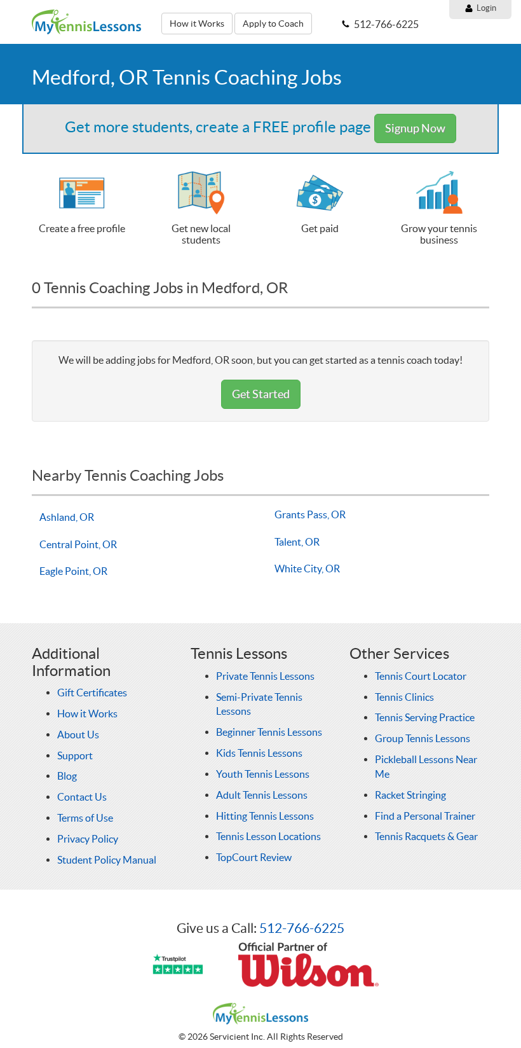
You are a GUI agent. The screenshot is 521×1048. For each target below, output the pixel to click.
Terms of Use (85, 818)
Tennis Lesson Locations (268, 836)
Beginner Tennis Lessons (269, 732)
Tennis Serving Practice (425, 717)
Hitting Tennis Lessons (265, 816)
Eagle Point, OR (73, 571)
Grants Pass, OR (310, 514)
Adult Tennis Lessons (262, 795)
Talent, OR (297, 542)
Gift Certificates (92, 692)
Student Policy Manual (106, 859)
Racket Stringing (410, 795)
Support (75, 755)
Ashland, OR (66, 517)
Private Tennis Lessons (265, 676)
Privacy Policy (87, 839)
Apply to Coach (273, 23)
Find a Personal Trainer (425, 816)
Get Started (261, 394)
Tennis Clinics (404, 697)
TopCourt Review (254, 857)
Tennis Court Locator (420, 676)
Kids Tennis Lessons (259, 753)
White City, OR (307, 568)
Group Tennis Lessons (422, 738)
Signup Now (415, 128)
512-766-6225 (301, 928)
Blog (67, 776)
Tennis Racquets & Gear (426, 836)
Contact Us (82, 797)
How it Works (197, 23)
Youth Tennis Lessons (262, 774)
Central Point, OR (78, 544)
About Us (78, 734)
